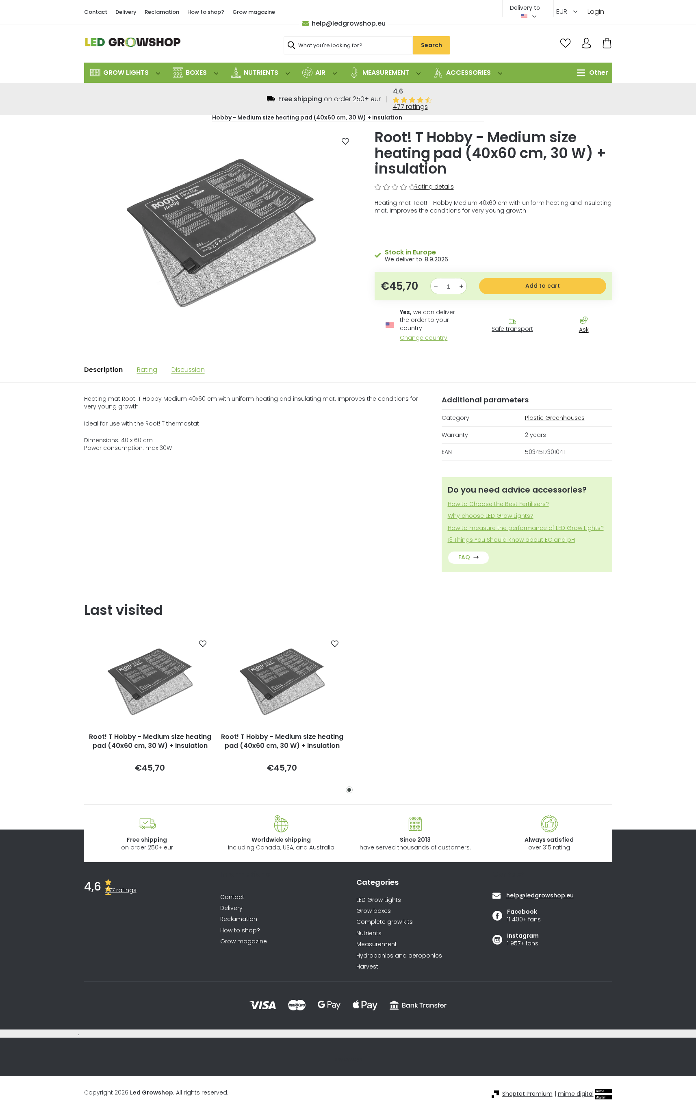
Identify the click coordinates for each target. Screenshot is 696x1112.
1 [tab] (349, 789)
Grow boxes (373, 911)
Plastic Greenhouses (555, 418)
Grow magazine (253, 12)
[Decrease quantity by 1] (436, 286)
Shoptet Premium (527, 1094)
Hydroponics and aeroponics (399, 956)
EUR (562, 11)
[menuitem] (125, 73)
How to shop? (205, 12)
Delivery (126, 12)
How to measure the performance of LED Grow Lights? (526, 528)
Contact (95, 12)
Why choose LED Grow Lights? (490, 516)
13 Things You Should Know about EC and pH (511, 540)
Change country (423, 338)
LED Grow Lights (378, 900)
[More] (590, 73)
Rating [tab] (147, 369)
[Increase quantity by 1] (461, 286)
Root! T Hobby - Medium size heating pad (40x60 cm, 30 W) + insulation (150, 741)
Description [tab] (103, 369)
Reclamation (162, 12)
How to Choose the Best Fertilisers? (498, 504)
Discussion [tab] (188, 369)
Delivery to (525, 8)
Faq (464, 557)
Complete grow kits (384, 922)
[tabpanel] (150, 707)
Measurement (376, 944)
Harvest (367, 967)
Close (588, 344)
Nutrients (369, 933)
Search (431, 45)
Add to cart (542, 286)
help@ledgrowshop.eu (349, 23)
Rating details (434, 187)
